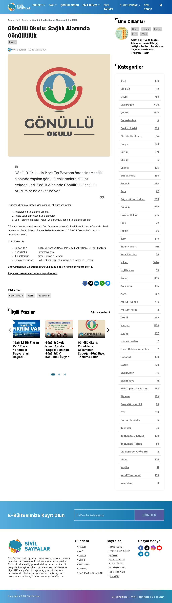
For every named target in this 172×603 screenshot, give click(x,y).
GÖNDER (149, 515)
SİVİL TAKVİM (108, 7)
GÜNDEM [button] (37, 5)
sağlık (30, 295)
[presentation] (10, 330)
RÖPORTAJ (84, 564)
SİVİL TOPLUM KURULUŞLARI (117, 561)
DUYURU (83, 568)
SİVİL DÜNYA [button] (90, 5)
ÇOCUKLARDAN (70, 5)
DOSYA (82, 555)
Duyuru (25, 19)
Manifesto (144, 596)
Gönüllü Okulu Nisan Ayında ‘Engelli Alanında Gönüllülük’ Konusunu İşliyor (57, 350)
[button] (53, 374)
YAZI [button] (52, 5)
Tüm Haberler (99, 312)
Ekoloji (157, 29)
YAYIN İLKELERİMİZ (120, 551)
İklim (134, 33)
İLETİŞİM (114, 576)
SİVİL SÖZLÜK (117, 571)
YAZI (81, 551)
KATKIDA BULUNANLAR (91, 572)
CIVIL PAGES (148, 7)
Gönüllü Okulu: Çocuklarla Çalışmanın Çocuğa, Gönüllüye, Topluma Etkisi (91, 350)
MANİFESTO (116, 546)
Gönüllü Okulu (16, 295)
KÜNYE (114, 555)
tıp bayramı (44, 295)
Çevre (135, 29)
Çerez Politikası (120, 596)
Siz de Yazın (158, 596)
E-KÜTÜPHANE (118, 567)
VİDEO (82, 559)
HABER (82, 546)
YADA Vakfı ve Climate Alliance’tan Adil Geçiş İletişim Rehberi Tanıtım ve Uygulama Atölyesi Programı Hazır (147, 46)
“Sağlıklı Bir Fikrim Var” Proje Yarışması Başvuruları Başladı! (26, 350)
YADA (144, 33)
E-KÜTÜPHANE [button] (129, 5)
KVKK (134, 596)
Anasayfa (13, 19)
